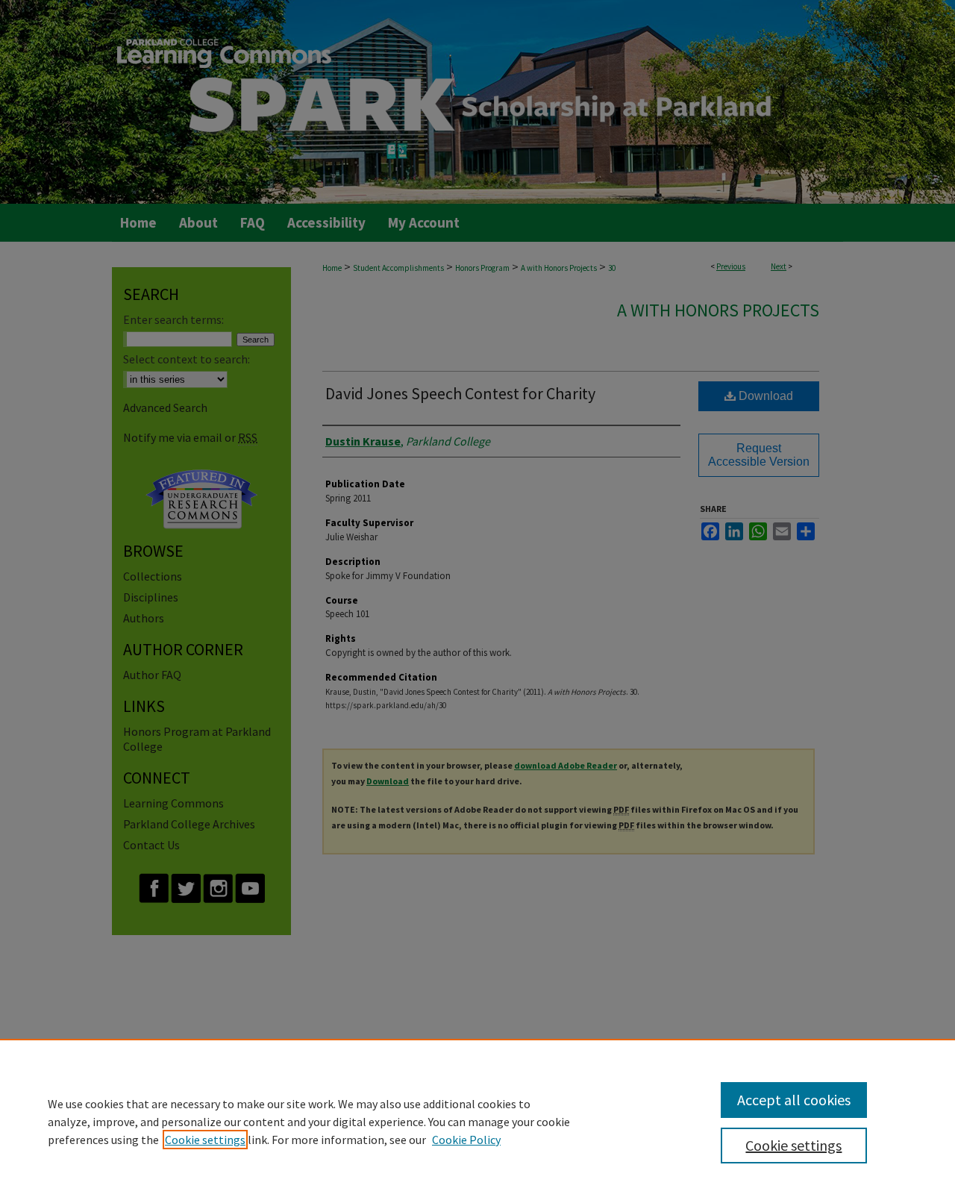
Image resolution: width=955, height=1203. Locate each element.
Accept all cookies (794, 1099)
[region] (477, 1121)
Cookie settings (205, 1139)
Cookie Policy (466, 1139)
